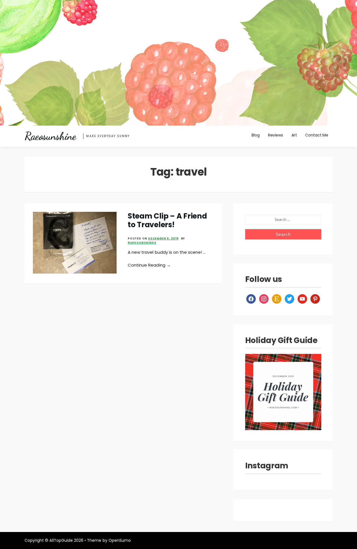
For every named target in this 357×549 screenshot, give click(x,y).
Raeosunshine (50, 136)
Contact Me (316, 135)
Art (294, 135)
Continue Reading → (149, 265)
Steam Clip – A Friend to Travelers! (167, 220)
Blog (255, 135)
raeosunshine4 (142, 243)
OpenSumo (119, 540)
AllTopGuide (61, 540)
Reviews (275, 135)
